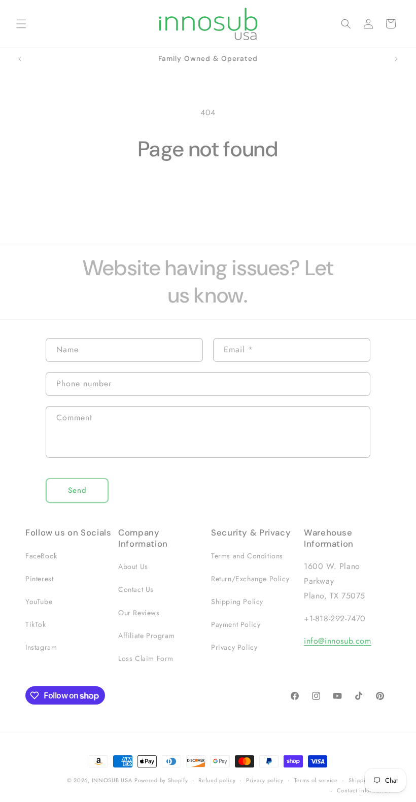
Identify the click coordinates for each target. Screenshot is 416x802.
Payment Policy (235, 624)
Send (77, 490)
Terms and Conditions (247, 556)
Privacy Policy (234, 647)
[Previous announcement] (20, 59)
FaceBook (41, 556)
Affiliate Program (146, 635)
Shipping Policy (237, 601)
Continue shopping (208, 195)
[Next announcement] (396, 59)
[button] (21, 24)
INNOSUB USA (112, 780)
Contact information (364, 790)
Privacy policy (265, 780)
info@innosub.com (337, 641)
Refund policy (216, 780)
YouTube (38, 601)
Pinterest (39, 579)
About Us (133, 566)
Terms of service (316, 780)
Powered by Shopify (161, 780)
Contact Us (136, 589)
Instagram (41, 647)
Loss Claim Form (146, 658)
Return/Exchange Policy (250, 579)
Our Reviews (139, 613)
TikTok (35, 624)
